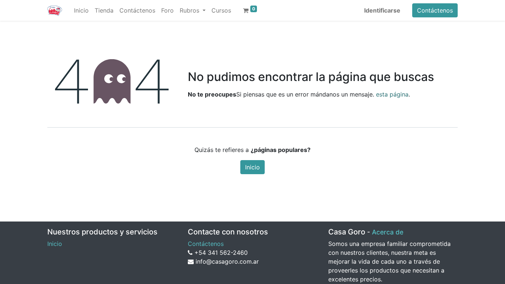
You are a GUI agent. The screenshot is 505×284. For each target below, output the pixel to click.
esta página (392, 94)
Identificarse (382, 10)
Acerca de (387, 232)
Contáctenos (435, 10)
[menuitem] (81, 10)
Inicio (252, 167)
